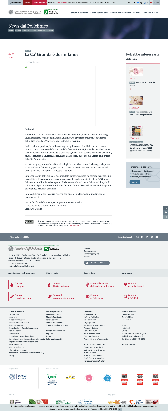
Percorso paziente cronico (18, 322)
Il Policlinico (39, 2)
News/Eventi (62, 2)
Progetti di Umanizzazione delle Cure (23, 342)
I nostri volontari (15, 344)
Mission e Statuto (91, 328)
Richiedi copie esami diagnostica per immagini (26, 339)
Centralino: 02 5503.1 (20, 237)
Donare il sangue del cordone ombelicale (102, 285)
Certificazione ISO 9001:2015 (133, 339)
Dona (94, 2)
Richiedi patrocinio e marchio (133, 336)
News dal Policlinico (28, 26)
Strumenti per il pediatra (93, 355)
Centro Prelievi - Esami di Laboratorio (23, 328)
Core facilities (127, 317)
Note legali (126, 328)
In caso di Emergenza (16, 320)
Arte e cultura (110, 2)
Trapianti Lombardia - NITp (57, 325)
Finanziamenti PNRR (92, 333)
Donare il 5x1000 (133, 296)
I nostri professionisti (120, 12)
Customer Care (90, 251)
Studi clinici (126, 320)
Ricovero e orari (14, 331)
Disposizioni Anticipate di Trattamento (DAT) (26, 353)
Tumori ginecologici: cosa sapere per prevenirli (141, 113)
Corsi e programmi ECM (93, 347)
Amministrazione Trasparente (96, 339)
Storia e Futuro (90, 314)
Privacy (11, 355)
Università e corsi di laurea (94, 350)
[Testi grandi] (129, 2)
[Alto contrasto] (134, 2)
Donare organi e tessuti (136, 285)
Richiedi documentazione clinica (21, 336)
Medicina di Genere (91, 336)
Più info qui (74, 226)
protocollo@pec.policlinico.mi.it (21, 266)
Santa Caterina (52, 320)
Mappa (86, 256)
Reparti (136, 12)
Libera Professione (15, 325)
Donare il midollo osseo (23, 296)
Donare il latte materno (61, 285)
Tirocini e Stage (90, 353)
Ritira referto (13, 333)
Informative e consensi (17, 350)
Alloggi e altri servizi (16, 347)
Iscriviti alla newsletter (97, 263)
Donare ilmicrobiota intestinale (64, 296)
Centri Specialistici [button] (99, 12)
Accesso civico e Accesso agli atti (134, 333)
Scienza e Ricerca (150, 12)
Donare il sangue (19, 285)
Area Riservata (129, 344)
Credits (125, 331)
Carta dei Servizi (90, 331)
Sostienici (27, 2)
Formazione (72, 2)
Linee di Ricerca (128, 314)
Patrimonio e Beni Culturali (94, 325)
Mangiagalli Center (53, 314)
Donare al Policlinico (96, 296)
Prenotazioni (13, 314)
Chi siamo (52, 2)
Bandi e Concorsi (84, 2)
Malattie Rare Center (54, 317)
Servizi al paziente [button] (79, 12)
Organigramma (90, 322)
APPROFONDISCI (110, 409)
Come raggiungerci (91, 254)
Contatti (100, 2)
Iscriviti (135, 182)
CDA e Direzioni (90, 320)
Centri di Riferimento (54, 322)
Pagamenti (12, 317)
